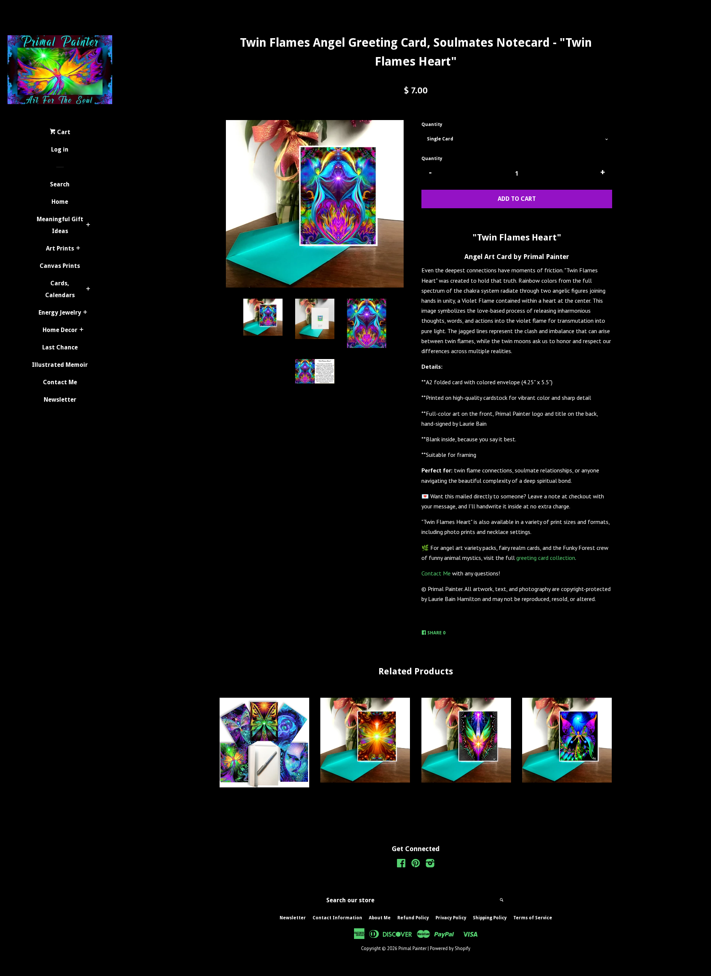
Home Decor (60, 329)
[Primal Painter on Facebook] (401, 864)
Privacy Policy (450, 917)
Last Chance (60, 347)
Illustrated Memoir (60, 364)
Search (60, 184)
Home (59, 201)
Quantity (431, 124)
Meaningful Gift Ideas (60, 225)
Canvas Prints (60, 265)
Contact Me (60, 382)
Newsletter (60, 399)
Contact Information (337, 917)
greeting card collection (545, 557)
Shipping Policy (490, 917)
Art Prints (60, 248)
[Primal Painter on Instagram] (430, 864)
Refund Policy (413, 917)
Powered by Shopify (450, 948)
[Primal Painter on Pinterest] (415, 864)
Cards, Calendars (60, 289)
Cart (63, 132)
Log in (60, 149)
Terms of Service (532, 917)
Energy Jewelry (60, 312)
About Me (380, 917)
